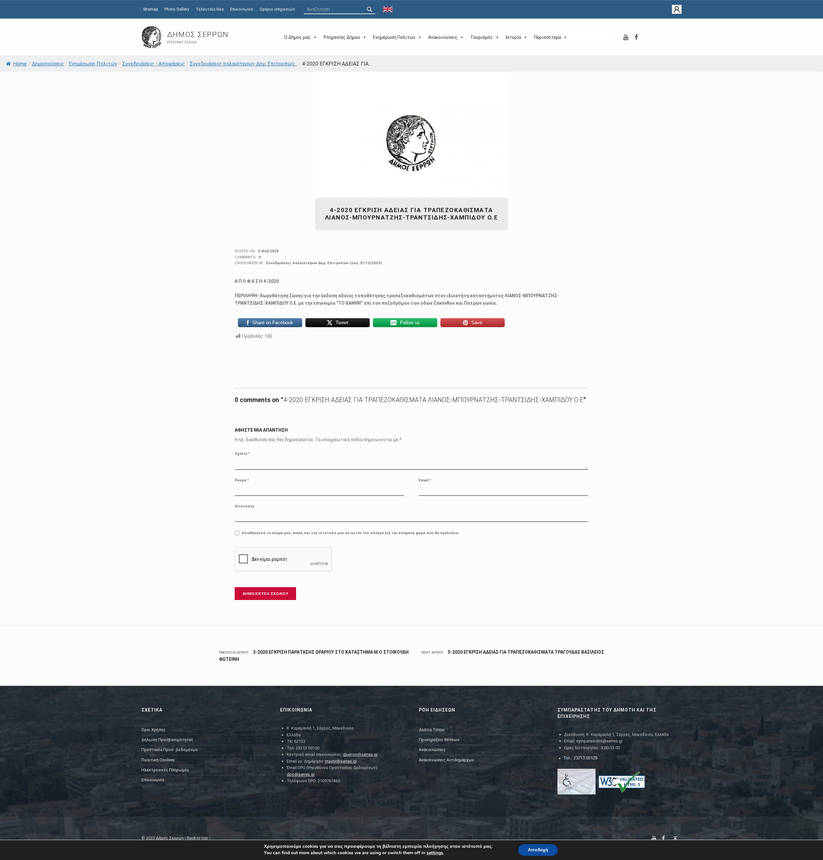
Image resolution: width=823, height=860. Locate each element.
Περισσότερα (547, 37)
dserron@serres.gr (360, 754)
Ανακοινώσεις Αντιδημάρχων (446, 759)
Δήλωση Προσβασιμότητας (167, 739)
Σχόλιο (242, 453)
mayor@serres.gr (341, 761)
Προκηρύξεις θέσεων (439, 739)
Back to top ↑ (199, 838)
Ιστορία (513, 37)
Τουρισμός (481, 37)
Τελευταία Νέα (210, 9)
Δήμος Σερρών (198, 34)
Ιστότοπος (245, 506)
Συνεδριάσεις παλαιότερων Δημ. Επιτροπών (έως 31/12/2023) (324, 263)
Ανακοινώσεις (442, 37)
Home (20, 64)
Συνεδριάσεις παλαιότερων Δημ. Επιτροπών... (243, 64)
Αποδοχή (538, 850)
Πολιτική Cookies (158, 759)
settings (435, 853)
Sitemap (150, 9)
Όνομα (242, 480)
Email (425, 480)
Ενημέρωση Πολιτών (394, 37)
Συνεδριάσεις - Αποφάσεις (153, 64)
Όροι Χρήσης (153, 729)
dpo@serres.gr (301, 774)
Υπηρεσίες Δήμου (341, 37)
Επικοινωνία (241, 9)
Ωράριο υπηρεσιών (277, 9)
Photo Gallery (177, 9)
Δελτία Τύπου (432, 729)
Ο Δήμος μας (297, 37)
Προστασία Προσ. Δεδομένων (169, 749)
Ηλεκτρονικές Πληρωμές (165, 769)
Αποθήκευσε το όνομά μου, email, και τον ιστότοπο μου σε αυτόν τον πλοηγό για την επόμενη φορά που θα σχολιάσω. (350, 533)
